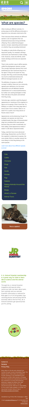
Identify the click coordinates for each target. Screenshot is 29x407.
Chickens (7, 161)
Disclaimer (4, 364)
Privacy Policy (5, 366)
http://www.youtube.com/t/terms (9, 390)
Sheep (6, 190)
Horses (7, 174)
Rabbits (7, 181)
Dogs (6, 164)
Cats (6, 154)
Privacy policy (24, 403)
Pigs (5, 178)
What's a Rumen (10, 193)
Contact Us (4, 362)
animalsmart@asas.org (11, 400)
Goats (6, 171)
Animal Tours (9, 197)
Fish (5, 168)
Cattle (6, 158)
